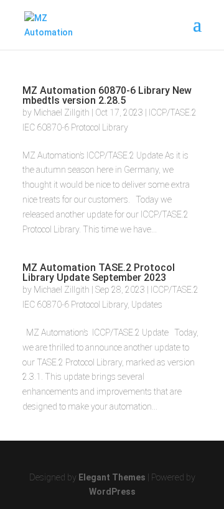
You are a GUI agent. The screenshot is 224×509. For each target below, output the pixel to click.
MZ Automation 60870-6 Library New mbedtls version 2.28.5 (107, 95)
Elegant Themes (112, 477)
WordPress (112, 492)
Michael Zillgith (62, 112)
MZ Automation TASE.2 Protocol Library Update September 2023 (98, 272)
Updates (146, 305)
